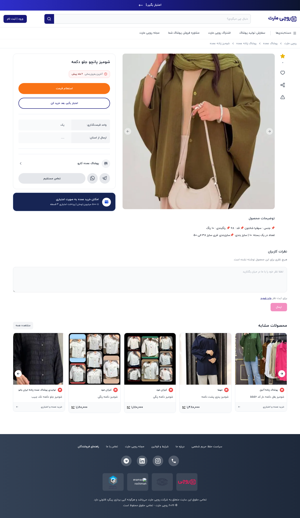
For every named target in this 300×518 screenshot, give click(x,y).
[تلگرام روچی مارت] (126, 461)
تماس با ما (112, 446)
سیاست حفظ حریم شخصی (207, 446)
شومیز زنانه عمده (220, 43)
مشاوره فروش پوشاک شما (183, 33)
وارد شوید (265, 298)
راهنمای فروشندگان (88, 446)
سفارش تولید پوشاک (252, 33)
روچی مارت (290, 43)
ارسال (279, 307)
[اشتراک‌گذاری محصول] (282, 85)
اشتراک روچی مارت (219, 33)
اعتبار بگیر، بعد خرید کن (64, 103)
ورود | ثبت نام (15, 19)
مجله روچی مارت (149, 33)
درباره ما (180, 446)
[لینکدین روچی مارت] (142, 461)
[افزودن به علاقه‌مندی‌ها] (282, 72)
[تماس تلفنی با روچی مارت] (173, 461)
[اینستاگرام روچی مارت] (158, 461)
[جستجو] (49, 19)
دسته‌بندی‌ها (283, 33)
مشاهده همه (23, 325)
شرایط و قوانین (160, 446)
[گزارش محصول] (282, 97)
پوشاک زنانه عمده (246, 43)
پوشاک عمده (270, 43)
